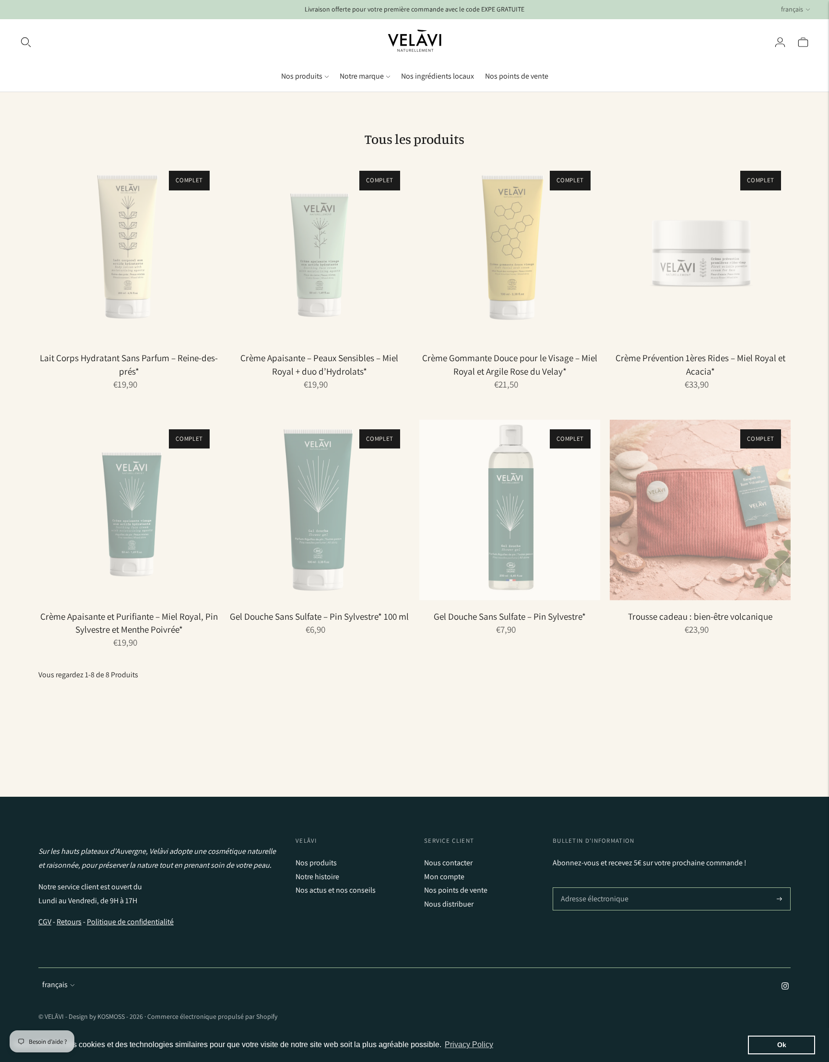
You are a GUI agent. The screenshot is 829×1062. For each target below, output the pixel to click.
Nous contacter (448, 863)
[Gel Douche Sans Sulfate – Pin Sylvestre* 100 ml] (319, 510)
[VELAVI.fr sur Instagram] (785, 987)
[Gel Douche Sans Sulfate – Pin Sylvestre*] (509, 510)
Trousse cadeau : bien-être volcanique (700, 616)
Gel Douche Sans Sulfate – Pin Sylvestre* (510, 616)
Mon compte (444, 877)
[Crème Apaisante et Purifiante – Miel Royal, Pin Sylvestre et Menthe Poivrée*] (128, 510)
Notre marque (362, 76)
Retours (69, 922)
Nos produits (301, 76)
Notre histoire (317, 877)
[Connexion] (780, 42)
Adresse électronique (592, 888)
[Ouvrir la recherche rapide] (26, 42)
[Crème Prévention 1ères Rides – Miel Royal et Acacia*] (700, 251)
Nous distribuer (449, 904)
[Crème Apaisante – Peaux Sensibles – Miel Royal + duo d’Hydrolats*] (319, 251)
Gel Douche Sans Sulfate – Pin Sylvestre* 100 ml (319, 616)
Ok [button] (781, 1045)
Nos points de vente (516, 76)
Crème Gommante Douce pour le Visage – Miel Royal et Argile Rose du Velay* (509, 364)
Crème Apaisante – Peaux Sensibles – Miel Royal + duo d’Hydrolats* (319, 364)
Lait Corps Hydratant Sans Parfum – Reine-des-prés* (129, 364)
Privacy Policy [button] (469, 1044)
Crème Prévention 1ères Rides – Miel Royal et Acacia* (700, 364)
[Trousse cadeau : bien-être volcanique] (700, 510)
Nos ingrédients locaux (437, 76)
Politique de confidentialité (130, 922)
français (792, 9)
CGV (44, 922)
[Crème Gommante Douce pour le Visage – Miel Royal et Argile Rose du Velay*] (509, 251)
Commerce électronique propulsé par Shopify (212, 1016)
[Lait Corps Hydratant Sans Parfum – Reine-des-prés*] (128, 251)
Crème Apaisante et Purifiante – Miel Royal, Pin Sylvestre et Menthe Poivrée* (129, 623)
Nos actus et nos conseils (336, 890)
